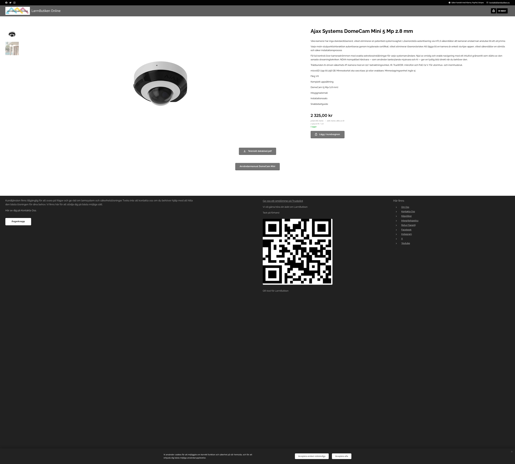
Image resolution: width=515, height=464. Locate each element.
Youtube (405, 243)
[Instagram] (14, 2)
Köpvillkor (406, 216)
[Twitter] (10, 2)
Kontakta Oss (408, 211)
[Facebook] (6, 2)
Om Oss (405, 207)
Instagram (406, 234)
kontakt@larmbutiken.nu (499, 2)
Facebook (406, 229)
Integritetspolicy (409, 220)
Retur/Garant (408, 225)
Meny (503, 11)
